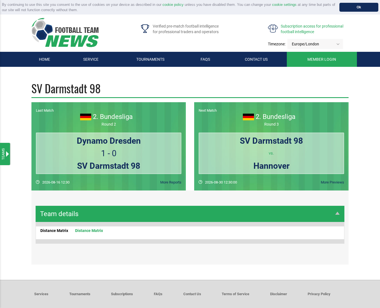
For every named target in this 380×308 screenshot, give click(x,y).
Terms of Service (235, 294)
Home (44, 59)
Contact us (256, 59)
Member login (321, 59)
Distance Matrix (89, 230)
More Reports (170, 182)
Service (90, 59)
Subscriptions (122, 294)
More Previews (332, 182)
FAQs (205, 59)
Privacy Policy (319, 294)
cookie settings (284, 5)
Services (41, 294)
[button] (79, 10)
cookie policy (173, 5)
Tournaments (150, 59)
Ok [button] (359, 7)
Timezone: (276, 44)
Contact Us (192, 294)
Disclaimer (278, 294)
